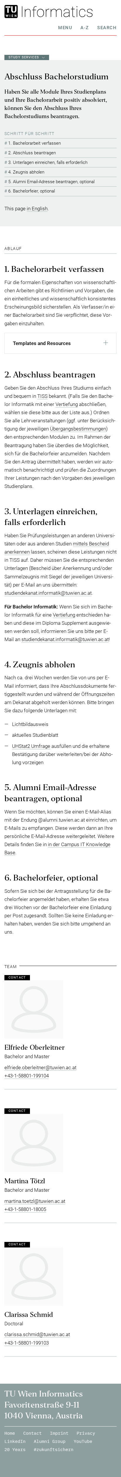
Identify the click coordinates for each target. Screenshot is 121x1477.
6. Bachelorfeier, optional (31, 191)
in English (37, 208)
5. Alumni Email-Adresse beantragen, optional (51, 181)
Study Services (24, 57)
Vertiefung (67, 404)
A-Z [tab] (84, 27)
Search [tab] (107, 27)
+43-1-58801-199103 (26, 1343)
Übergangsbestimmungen (78, 429)
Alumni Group (49, 1441)
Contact (32, 1433)
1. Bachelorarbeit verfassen (34, 143)
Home (9, 1433)
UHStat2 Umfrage (31, 746)
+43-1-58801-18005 (25, 1209)
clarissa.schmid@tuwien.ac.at (37, 1334)
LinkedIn (15, 1441)
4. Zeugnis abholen (26, 172)
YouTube (83, 1441)
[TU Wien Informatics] (70, 11)
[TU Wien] (13, 11)
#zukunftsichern (53, 1449)
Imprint (59, 1433)
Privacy (86, 1433)
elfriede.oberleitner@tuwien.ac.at (40, 1067)
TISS (42, 396)
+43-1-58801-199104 (26, 1076)
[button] (60, 345)
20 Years (15, 1449)
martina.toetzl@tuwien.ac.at (34, 1201)
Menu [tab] (65, 27)
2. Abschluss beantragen (32, 152)
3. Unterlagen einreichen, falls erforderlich (48, 162)
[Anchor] (24, 248)
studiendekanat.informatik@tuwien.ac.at (48, 593)
